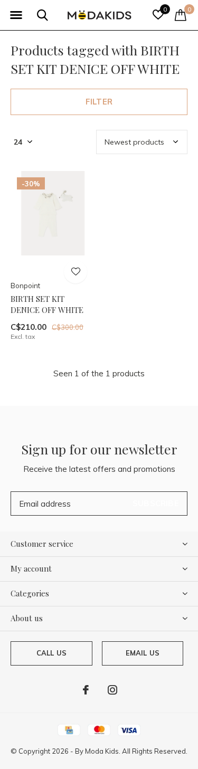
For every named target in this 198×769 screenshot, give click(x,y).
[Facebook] (86, 689)
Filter (99, 102)
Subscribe (156, 503)
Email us (142, 653)
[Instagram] (112, 689)
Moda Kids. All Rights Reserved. (136, 751)
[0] (180, 15)
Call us (51, 653)
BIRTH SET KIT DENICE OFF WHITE (47, 304)
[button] (16, 15)
